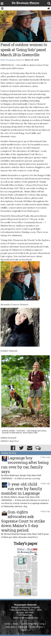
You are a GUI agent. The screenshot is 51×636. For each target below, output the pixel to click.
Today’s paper (25, 543)
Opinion (24, 623)
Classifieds (23, 626)
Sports (33, 623)
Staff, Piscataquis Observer (12, 59)
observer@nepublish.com (25, 617)
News (15, 623)
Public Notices (36, 626)
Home (7, 623)
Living (41, 623)
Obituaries (10, 626)
